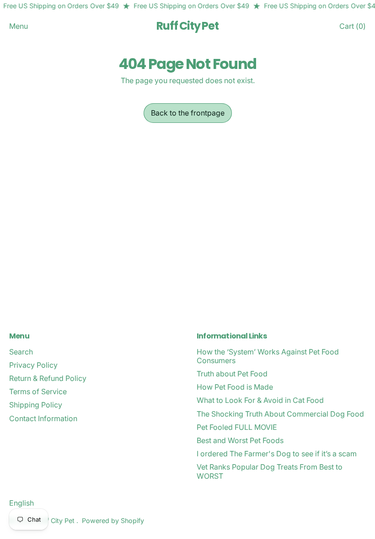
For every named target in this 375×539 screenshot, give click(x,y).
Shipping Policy (35, 404)
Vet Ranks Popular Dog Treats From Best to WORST (270, 471)
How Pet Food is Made (235, 386)
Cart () (352, 28)
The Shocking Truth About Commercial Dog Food (280, 413)
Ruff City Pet (187, 26)
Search (21, 351)
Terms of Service (38, 391)
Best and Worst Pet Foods (240, 440)
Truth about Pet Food (232, 373)
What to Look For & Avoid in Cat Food (260, 400)
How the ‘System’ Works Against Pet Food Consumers (268, 356)
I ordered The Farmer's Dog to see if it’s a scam (277, 453)
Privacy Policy (33, 365)
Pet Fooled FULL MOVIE (237, 427)
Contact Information (43, 418)
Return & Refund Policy (47, 378)
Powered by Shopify (113, 520)
